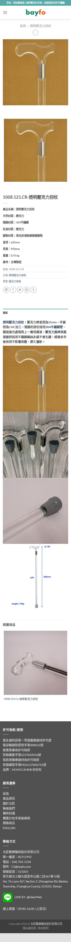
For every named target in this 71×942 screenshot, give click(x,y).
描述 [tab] (5, 312)
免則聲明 (43, 928)
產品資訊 (9, 798)
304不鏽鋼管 (54, 327)
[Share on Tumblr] (33, 290)
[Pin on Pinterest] (27, 290)
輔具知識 (9, 813)
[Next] (17, 109)
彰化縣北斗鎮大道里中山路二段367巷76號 (31, 876)
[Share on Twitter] (20, 290)
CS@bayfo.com (21, 866)
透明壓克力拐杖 (40, 26)
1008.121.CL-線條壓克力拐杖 (21, 698)
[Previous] (6, 109)
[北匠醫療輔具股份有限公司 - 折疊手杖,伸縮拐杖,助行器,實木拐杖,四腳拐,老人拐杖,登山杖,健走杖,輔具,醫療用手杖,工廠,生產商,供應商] (35, 12)
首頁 (23, 26)
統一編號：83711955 (17, 857)
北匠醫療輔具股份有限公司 (21, 852)
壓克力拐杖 (15, 281)
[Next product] (35, 32)
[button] (5, 12)
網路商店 (9, 823)
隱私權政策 (29, 928)
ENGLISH (9, 828)
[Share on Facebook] (13, 290)
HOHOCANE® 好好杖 (27, 769)
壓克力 (49, 332)
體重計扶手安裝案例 (16, 818)
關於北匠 (9, 803)
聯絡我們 (9, 808)
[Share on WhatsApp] (6, 290)
